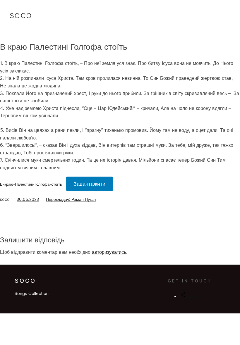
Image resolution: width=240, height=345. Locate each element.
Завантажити (89, 184)
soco (21, 15)
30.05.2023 (28, 199)
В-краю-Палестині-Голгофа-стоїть (31, 184)
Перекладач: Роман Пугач (71, 199)
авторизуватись (109, 252)
